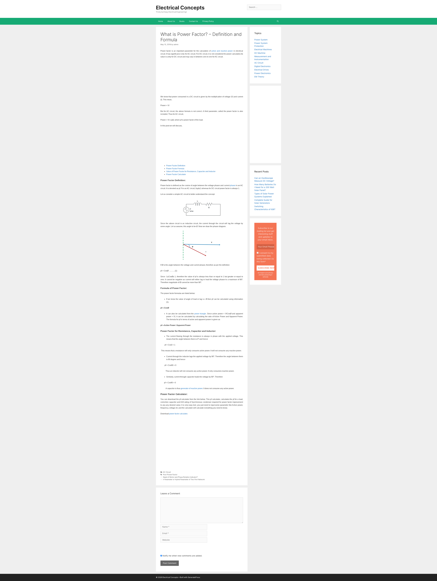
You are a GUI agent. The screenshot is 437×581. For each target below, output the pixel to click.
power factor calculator (178, 414)
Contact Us (193, 21)
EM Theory (259, 77)
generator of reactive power (192, 388)
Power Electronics (262, 73)
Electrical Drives (261, 70)
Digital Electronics (262, 66)
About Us (171, 21)
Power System (261, 40)
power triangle (200, 314)
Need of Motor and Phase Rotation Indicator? (180, 477)
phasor (233, 185)
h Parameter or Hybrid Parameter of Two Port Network (184, 479)
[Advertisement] (201, 77)
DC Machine (259, 53)
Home (160, 21)
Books (181, 21)
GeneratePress (194, 577)
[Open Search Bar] (277, 21)
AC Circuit (167, 472)
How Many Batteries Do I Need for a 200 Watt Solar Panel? (265, 187)
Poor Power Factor (170, 475)
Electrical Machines (263, 49)
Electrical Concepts (180, 7)
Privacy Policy (208, 21)
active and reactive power (222, 51)
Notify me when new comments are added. (182, 556)
